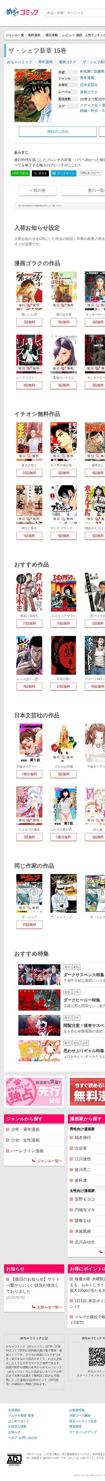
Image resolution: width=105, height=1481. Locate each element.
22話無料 (29, 473)
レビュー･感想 (72, 35)
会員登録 (14, 1410)
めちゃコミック (19, 62)
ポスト (42, 173)
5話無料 (29, 536)
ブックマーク (63, 173)
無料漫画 (34, 35)
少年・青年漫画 (25, 1129)
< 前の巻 (38, 190)
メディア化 (89, 105)
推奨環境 (75, 1426)
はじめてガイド (19, 1421)
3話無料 (29, 322)
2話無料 (29, 385)
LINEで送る (20, 173)
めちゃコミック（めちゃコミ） (88, 1475)
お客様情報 (77, 1410)
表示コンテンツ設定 (83, 1421)
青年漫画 (45, 62)
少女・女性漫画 (25, 1140)
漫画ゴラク (67, 62)
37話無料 (29, 623)
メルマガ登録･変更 (21, 1415)
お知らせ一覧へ (49, 1307)
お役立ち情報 (17, 1426)
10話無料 (63, 686)
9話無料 (29, 686)
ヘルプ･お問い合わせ (22, 1437)
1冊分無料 (29, 774)
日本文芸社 (89, 85)
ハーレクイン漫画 (27, 1151)
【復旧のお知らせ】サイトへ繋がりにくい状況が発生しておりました (33, 1288)
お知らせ (14, 1432)
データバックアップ (83, 1432)
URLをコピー (90, 173)
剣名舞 (85, 71)
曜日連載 (52, 35)
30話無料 (63, 623)
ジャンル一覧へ (49, 1161)
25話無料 (29, 925)
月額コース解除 (80, 1415)
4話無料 (64, 536)
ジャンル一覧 (15, 35)
